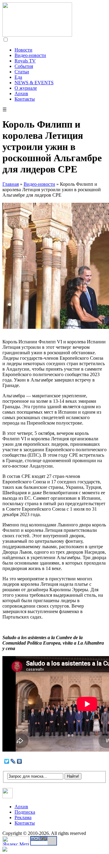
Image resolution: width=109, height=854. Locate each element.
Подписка (25, 812)
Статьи (22, 71)
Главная (10, 184)
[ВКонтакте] (19, 761)
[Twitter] (7, 761)
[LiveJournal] (13, 761)
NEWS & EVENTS (34, 82)
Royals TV (25, 60)
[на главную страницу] (37, 35)
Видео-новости (30, 55)
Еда (18, 77)
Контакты (25, 99)
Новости (23, 49)
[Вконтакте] (7, 796)
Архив (21, 93)
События (24, 66)
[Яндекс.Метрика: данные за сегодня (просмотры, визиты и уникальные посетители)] (15, 841)
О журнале (26, 88)
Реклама (23, 817)
